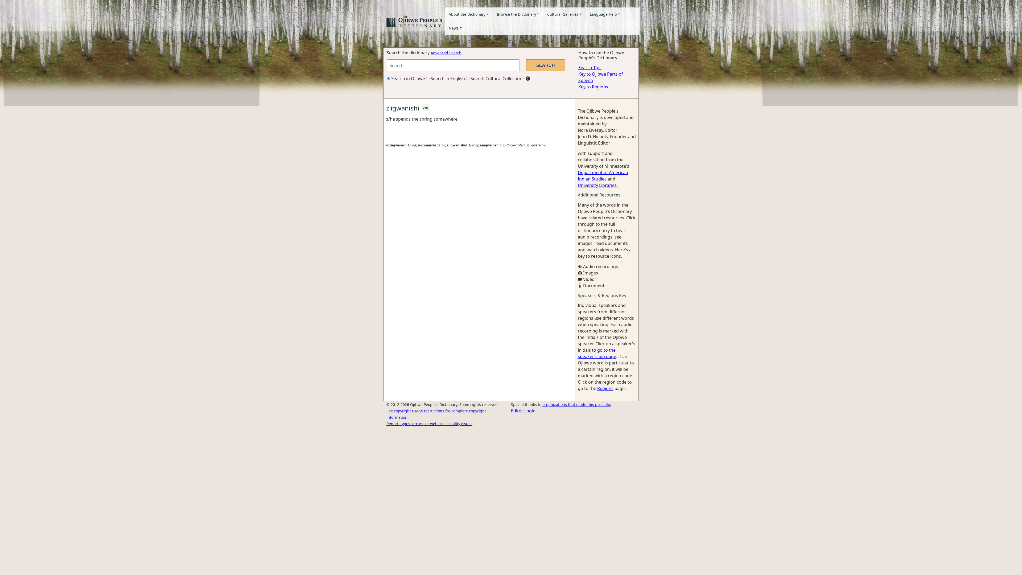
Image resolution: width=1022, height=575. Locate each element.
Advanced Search (446, 52)
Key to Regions (593, 87)
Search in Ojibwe (407, 78)
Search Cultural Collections (497, 78)
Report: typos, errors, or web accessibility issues (429, 423)
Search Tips (589, 68)
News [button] (454, 28)
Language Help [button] (603, 14)
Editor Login (523, 411)
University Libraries (597, 185)
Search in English (447, 78)
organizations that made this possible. (576, 404)
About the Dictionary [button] (467, 14)
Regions (605, 388)
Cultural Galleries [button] (562, 14)
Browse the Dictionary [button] (516, 14)
